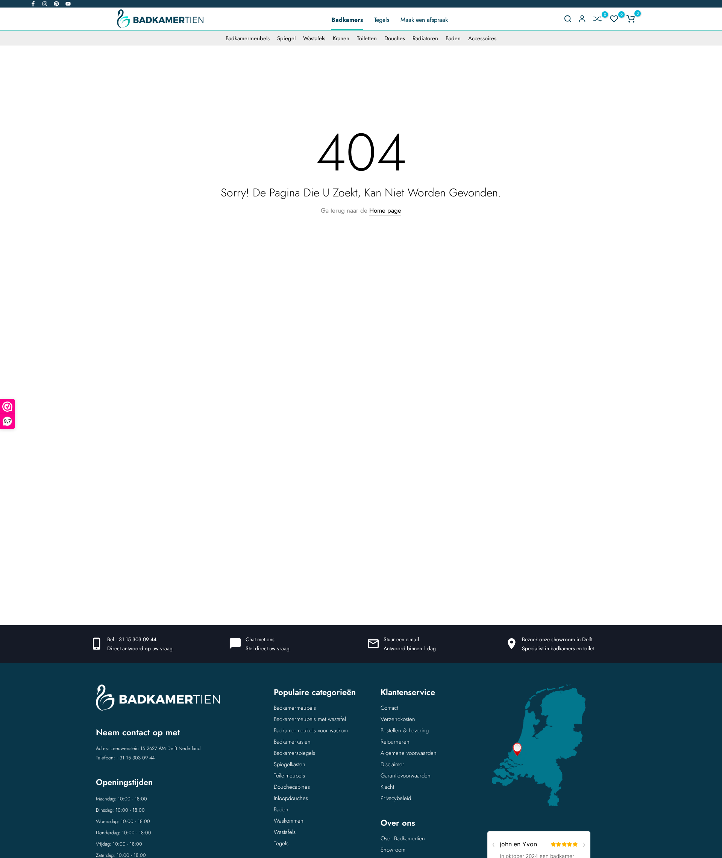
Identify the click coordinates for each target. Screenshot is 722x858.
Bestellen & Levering (405, 730)
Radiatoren (425, 38)
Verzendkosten (398, 719)
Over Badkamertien (403, 838)
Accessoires (482, 38)
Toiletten (367, 38)
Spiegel (286, 38)
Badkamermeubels (248, 38)
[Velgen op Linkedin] (56, 4)
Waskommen (288, 821)
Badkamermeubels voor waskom (311, 730)
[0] (597, 19)
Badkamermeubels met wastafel (310, 719)
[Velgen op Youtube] (68, 4)
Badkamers (347, 19)
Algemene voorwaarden (409, 753)
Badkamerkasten (292, 742)
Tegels (381, 19)
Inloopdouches (291, 798)
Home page (385, 210)
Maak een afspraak (424, 19)
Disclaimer (392, 764)
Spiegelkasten (289, 764)
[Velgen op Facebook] (33, 4)
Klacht (387, 787)
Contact (389, 708)
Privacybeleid (396, 798)
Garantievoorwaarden (406, 775)
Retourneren (395, 742)
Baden (453, 38)
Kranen (341, 38)
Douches (394, 38)
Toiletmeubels (289, 775)
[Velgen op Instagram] (45, 4)
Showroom (393, 850)
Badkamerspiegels (294, 753)
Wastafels (314, 38)
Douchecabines (292, 787)
